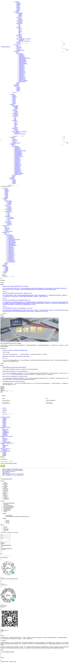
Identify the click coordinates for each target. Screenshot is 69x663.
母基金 (17, 83)
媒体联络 (18, 90)
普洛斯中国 (14, 96)
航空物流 (20, 16)
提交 (1, 546)
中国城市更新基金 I (22, 81)
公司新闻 (18, 87)
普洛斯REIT (16, 84)
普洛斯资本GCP (17, 51)
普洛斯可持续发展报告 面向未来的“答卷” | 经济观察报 (10, 343)
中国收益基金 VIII (22, 72)
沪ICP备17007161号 (6, 472)
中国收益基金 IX (22, 73)
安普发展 (20, 37)
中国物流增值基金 (22, 62)
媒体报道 (18, 88)
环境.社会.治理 (3, 436)
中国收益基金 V (22, 69)
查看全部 (2, 284)
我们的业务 (16, 11)
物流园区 (20, 14)
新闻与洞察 (16, 86)
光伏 (19, 24)
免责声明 (12, 469)
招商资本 (20, 36)
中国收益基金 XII (22, 77)
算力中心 (16, 114)
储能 (19, 26)
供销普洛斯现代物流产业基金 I (20, 150)
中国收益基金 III (17, 159)
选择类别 (2, 386)
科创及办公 (18, 17)
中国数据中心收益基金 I (19, 173)
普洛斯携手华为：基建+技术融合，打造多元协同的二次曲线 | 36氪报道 (16, 356)
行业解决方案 (17, 132)
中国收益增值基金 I (22, 59)
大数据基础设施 (19, 20)
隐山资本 (18, 82)
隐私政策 (15, 463)
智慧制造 (20, 15)
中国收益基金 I (21, 64)
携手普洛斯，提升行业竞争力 (24, 41)
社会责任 (14, 141)
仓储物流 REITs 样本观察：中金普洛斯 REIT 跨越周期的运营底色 (15, 350)
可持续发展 (18, 46)
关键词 (1, 390)
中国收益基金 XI (17, 168)
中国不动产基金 (19, 53)
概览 (17, 45)
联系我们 (18, 10)
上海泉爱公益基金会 (20, 50)
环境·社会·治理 (17, 44)
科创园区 (20, 18)
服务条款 (9, 545)
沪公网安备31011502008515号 (9, 471)
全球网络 (18, 2)
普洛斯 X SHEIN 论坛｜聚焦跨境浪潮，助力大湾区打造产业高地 (15, 376)
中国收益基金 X (22, 74)
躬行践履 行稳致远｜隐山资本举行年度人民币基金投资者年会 (14, 367)
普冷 (19, 33)
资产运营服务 (10, 217)
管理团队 (18, 5)
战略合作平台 (19, 35)
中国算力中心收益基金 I (23, 80)
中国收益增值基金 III (23, 61)
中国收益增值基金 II (22, 60)
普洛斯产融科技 (11, 218)
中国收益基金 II (22, 65)
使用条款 (8, 469)
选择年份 (2, 388)
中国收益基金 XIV (22, 79)
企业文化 (18, 6)
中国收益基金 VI (22, 70)
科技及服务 (18, 27)
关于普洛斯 (16, 1)
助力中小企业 (19, 47)
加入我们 (18, 9)
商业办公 (20, 19)
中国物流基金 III (22, 56)
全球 (67, 49)
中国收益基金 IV (22, 68)
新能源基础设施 (19, 23)
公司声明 (20, 469)
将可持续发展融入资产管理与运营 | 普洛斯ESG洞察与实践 (14, 381)
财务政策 (18, 7)
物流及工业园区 (15, 105)
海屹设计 (20, 34)
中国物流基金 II (22, 55)
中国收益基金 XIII (22, 78)
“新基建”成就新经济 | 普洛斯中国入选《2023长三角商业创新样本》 (15, 371)
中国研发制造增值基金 (23, 63)
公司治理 (18, 8)
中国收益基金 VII (22, 71)
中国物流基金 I (21, 54)
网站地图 (16, 469)
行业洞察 (18, 89)
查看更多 (2, 365)
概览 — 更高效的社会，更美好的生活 (23, 38)
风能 (19, 25)
